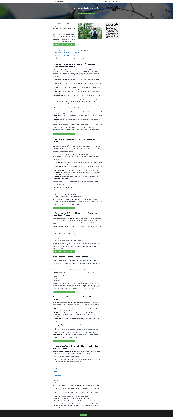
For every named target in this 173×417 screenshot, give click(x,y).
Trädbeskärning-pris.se (58, 1)
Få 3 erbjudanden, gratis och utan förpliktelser (86, 13)
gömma (65, 48)
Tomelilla (56, 364)
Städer (105, 1)
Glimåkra (56, 382)
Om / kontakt (111, 1)
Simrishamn (56, 366)
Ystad (55, 368)
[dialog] (86, 413)
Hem (102, 1)
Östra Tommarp (57, 375)
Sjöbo (55, 371)
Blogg (117, 1)
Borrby (55, 377)
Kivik (55, 373)
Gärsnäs (56, 380)
